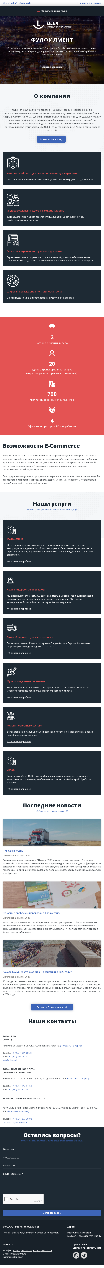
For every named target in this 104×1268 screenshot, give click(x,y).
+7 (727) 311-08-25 (18, 1059)
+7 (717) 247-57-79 (18, 1092)
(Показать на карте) (71, 1048)
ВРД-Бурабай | (11, 2)
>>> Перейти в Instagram (87, 2)
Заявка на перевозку (51, 142)
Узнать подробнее (52, 70)
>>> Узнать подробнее (19, 564)
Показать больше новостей (52, 1010)
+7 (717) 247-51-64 (22, 1089)
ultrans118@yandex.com (15, 1125)
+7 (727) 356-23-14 (42, 1253)
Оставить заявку (52, 1216)
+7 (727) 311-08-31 (22, 1056)
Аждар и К (25, 2)
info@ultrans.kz (11, 1063)
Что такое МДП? (13, 854)
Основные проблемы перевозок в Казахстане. (31, 916)
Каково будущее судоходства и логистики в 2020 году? (37, 975)
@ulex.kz (18, 1260)
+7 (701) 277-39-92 (22, 1122)
